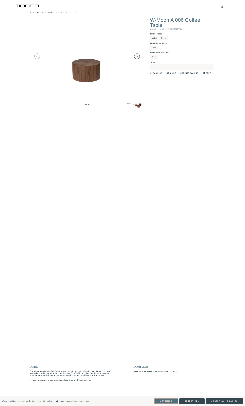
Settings (166, 401)
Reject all (192, 401)
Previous (37, 56)
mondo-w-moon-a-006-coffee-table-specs (155, 371)
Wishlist (157, 73)
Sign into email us (189, 73)
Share (173, 73)
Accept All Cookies (224, 401)
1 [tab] (86, 104)
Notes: (153, 62)
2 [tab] (88, 104)
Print (208, 73)
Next (137, 56)
